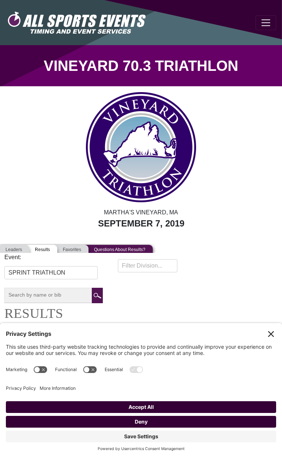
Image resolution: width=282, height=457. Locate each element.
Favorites (72, 249)
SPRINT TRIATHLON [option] (36, 272)
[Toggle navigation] (266, 22)
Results (42, 249)
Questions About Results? (119, 249)
